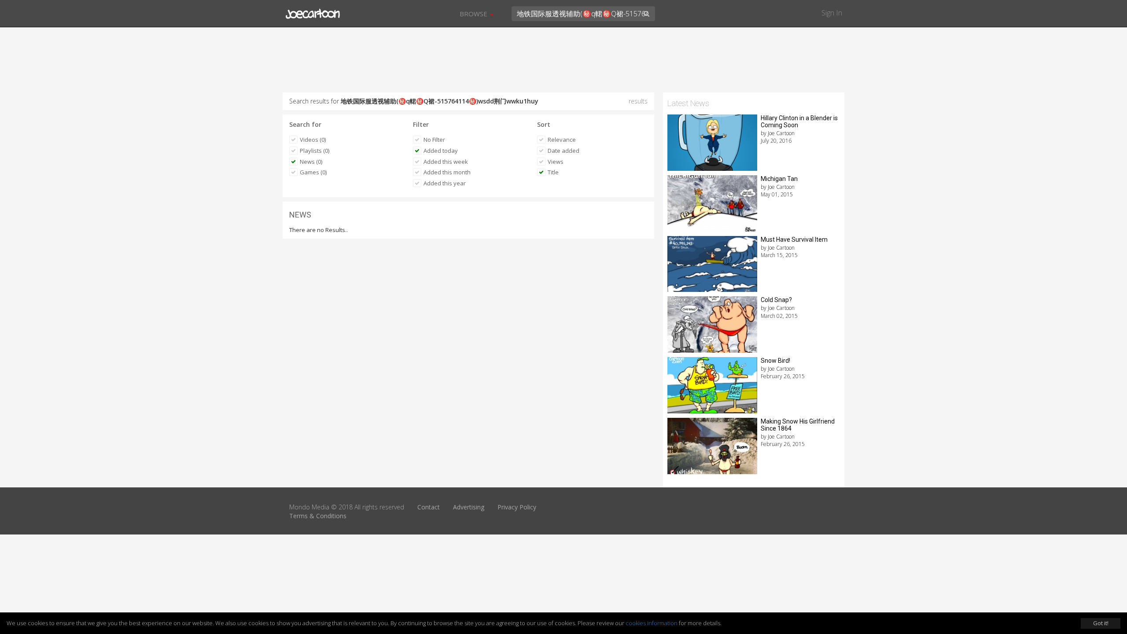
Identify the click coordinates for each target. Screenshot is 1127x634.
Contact (428, 507)
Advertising (468, 507)
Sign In (831, 13)
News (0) (311, 162)
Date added (563, 151)
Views (556, 162)
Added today (441, 151)
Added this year (445, 183)
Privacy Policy (516, 507)
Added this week (446, 162)
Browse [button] (474, 13)
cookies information (652, 623)
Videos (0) (313, 140)
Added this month (447, 172)
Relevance (562, 140)
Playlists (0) (314, 151)
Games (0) (313, 172)
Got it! (1101, 623)
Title (553, 172)
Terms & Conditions (317, 516)
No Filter (434, 140)
